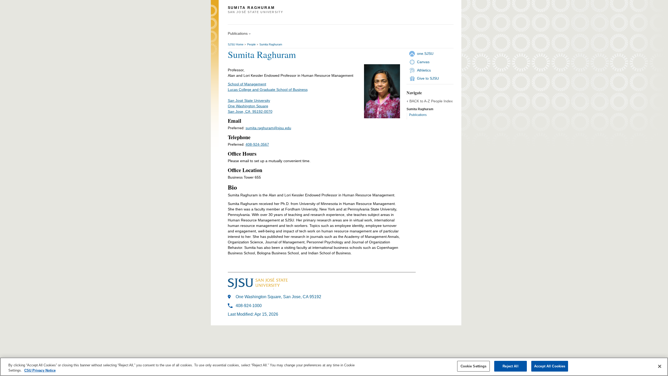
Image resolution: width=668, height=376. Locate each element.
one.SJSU (425, 53)
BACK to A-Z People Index (431, 101)
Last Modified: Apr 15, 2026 (253, 314)
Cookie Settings (474, 366)
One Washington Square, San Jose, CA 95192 (278, 297)
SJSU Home (235, 44)
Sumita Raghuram (270, 44)
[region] (334, 366)
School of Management (247, 84)
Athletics (424, 70)
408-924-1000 (249, 305)
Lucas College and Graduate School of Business (268, 89)
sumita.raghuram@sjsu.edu (268, 128)
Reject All (510, 366)
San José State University (249, 100)
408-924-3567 (257, 144)
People (251, 44)
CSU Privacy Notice (40, 370)
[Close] (659, 366)
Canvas (423, 62)
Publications (418, 115)
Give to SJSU (428, 78)
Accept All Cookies (549, 366)
